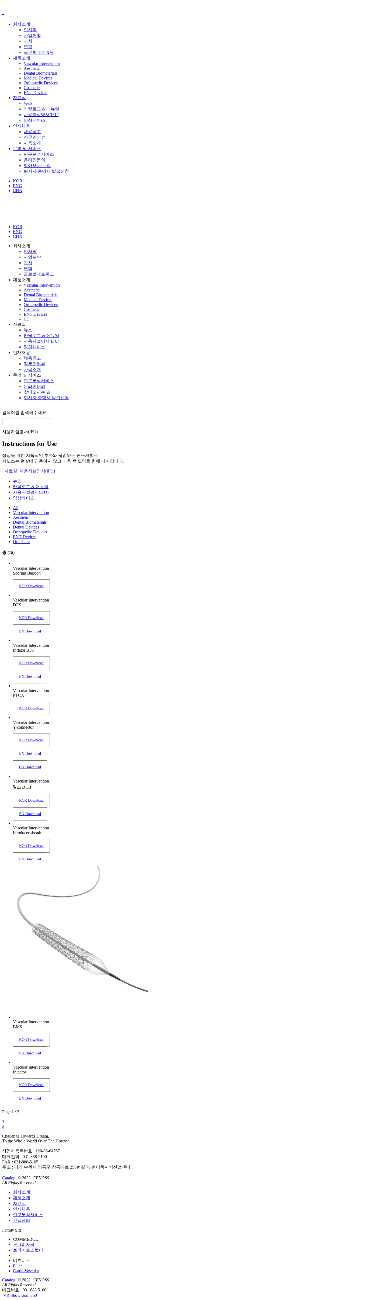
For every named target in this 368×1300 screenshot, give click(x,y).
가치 (28, 41)
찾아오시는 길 (37, 165)
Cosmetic (32, 87)
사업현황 (32, 35)
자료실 (19, 97)
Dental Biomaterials (40, 73)
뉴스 (28, 103)
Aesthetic (32, 68)
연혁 (28, 46)
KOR (17, 181)
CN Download (30, 767)
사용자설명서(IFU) (41, 114)
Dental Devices (26, 527)
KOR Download (31, 586)
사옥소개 (32, 143)
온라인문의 (34, 160)
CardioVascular (26, 1270)
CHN (17, 190)
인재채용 (21, 126)
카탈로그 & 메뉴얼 (41, 335)
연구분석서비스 (39, 154)
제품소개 (21, 58)
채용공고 (32, 131)
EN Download (30, 631)
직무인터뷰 (34, 137)
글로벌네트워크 (39, 52)
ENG (17, 185)
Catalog (9, 1178)
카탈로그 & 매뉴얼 (41, 109)
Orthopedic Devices (41, 83)
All (15, 507)
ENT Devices (35, 92)
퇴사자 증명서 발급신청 (46, 171)
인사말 (30, 29)
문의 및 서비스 (27, 148)
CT (26, 319)
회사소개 (21, 24)
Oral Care (21, 541)
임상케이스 (34, 120)
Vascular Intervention (42, 63)
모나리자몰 (23, 1244)
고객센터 (21, 1220)
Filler (17, 1266)
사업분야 (32, 257)
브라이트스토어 (28, 1250)
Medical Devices (38, 78)
